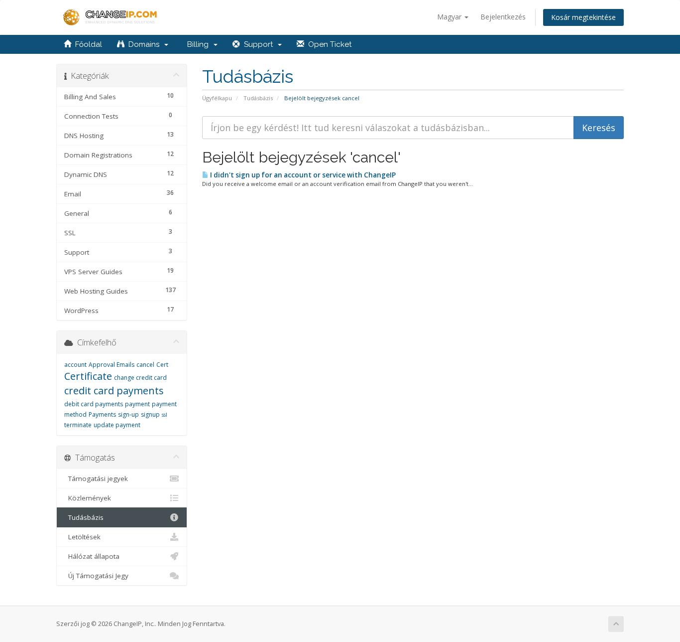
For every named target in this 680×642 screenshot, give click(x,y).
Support (258, 44)
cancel (145, 364)
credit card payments (114, 390)
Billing (198, 44)
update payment (117, 425)
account (75, 364)
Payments (102, 414)
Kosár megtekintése (583, 17)
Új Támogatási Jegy (96, 575)
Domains (143, 44)
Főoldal (86, 44)
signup (150, 414)
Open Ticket (327, 44)
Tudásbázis (258, 98)
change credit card (140, 377)
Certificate (88, 376)
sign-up (128, 414)
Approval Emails (111, 364)
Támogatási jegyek (96, 478)
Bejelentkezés (503, 16)
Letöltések (82, 536)
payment (137, 404)
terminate (78, 425)
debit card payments (93, 404)
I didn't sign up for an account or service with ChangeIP (302, 174)
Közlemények (87, 497)
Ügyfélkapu (217, 98)
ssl (164, 414)
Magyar (450, 16)
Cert (162, 364)
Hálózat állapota (91, 556)
